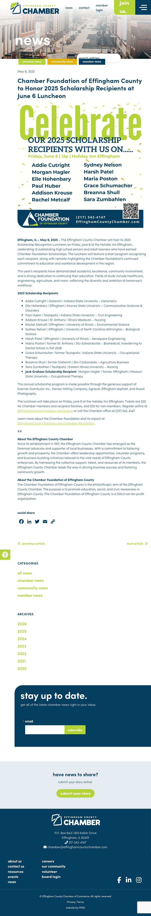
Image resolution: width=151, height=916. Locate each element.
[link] (5, 555)
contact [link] (84, 7)
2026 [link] (22, 623)
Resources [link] (15, 871)
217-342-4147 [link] (77, 842)
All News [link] (24, 572)
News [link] (12, 881)
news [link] (69, 7)
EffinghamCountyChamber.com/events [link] (45, 410)
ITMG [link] (82, 907)
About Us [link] (15, 861)
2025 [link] (21, 631)
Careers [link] (48, 861)
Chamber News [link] (30, 580)
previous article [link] (33, 543)
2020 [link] (22, 668)
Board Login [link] (51, 876)
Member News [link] (29, 595)
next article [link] (136, 543)
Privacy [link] (71, 901)
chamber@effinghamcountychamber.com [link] (77, 847)
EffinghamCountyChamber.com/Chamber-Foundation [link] (56, 423)
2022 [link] (21, 653)
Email (29, 721)
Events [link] (13, 876)
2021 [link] (21, 660)
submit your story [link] (75, 793)
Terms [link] (80, 901)
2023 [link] (21, 646)
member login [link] (102, 7)
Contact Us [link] (16, 866)
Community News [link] (32, 587)
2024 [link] (22, 638)
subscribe (75, 730)
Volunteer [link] (49, 871)
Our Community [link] (53, 866)
